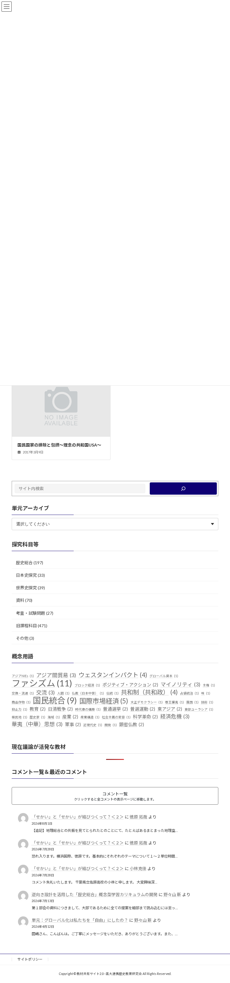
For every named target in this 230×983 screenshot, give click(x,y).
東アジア (170, 708)
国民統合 (55, 700)
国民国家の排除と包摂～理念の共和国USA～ (59, 444)
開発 (111, 724)
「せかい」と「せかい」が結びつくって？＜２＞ (78, 816)
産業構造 (90, 717)
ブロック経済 (87, 685)
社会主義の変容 (116, 717)
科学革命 (145, 716)
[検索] (183, 488)
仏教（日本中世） (88, 693)
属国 (192, 702)
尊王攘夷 (174, 702)
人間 (63, 693)
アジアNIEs (23, 676)
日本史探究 (26, 575)
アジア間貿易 (56, 675)
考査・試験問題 (30, 612)
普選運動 (142, 708)
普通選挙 (115, 708)
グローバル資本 (163, 676)
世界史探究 (26, 587)
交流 (45, 692)
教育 (38, 708)
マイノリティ (180, 684)
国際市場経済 (103, 700)
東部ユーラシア (198, 709)
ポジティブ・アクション (130, 684)
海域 (54, 717)
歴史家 (37, 717)
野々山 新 (172, 894)
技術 (207, 702)
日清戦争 (60, 708)
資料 (20, 600)
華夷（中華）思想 (37, 723)
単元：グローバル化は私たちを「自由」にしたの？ (80, 920)
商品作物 (21, 702)
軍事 (73, 724)
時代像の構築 (88, 709)
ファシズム (42, 682)
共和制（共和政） (149, 691)
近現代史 (92, 724)
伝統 (112, 693)
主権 (209, 685)
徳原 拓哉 (138, 816)
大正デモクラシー (147, 702)
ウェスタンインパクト (112, 674)
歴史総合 (24, 562)
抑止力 (19, 709)
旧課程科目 (26, 625)
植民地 (19, 717)
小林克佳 (138, 868)
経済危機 (175, 716)
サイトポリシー (30, 959)
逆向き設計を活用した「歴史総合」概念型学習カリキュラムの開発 (95, 894)
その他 (22, 637)
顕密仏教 (131, 724)
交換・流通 (23, 693)
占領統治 (189, 693)
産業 (70, 716)
